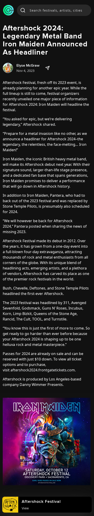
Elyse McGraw (27, 65)
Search (23, 10)
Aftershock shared (39, 124)
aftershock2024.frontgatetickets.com (42, 370)
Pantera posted (27, 226)
